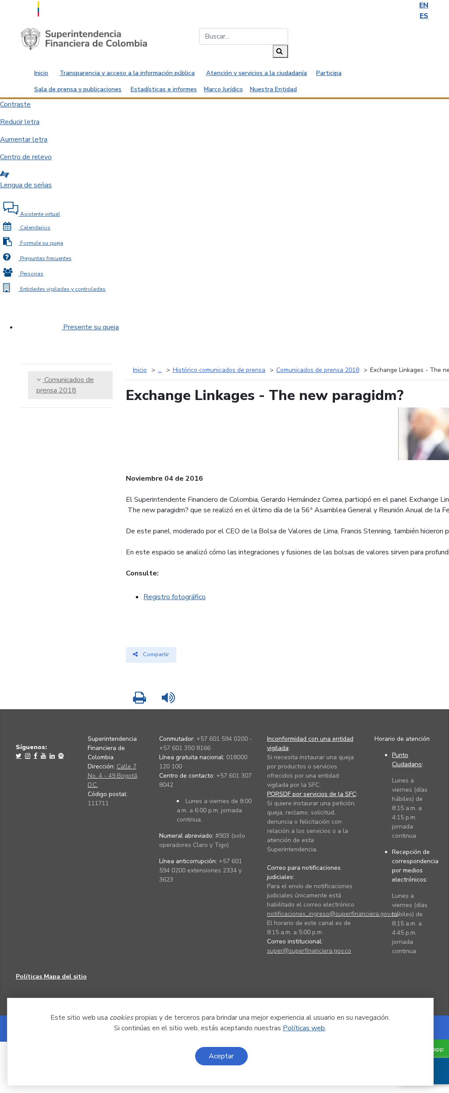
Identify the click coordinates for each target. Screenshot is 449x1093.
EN (423, 5)
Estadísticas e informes (164, 89)
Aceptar (221, 1056)
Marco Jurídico (223, 89)
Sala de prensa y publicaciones (77, 89)
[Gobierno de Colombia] (60, 8)
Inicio (41, 73)
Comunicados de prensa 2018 (65, 385)
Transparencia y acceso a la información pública (127, 73)
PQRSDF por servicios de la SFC (311, 794)
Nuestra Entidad (273, 89)
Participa (329, 73)
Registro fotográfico (174, 597)
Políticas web (304, 1028)
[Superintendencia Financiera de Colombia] (84, 38)
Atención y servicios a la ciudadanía (256, 73)
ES (424, 16)
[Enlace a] (19, 756)
